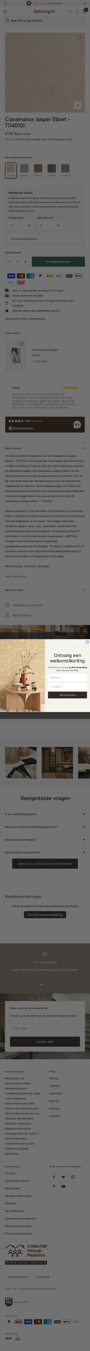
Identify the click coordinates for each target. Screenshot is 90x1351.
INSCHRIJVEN (67, 695)
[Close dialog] (87, 641)
